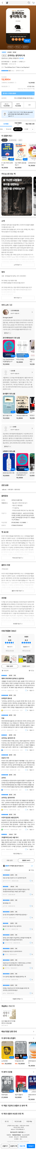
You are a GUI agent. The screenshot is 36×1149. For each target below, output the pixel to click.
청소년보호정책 (25, 1135)
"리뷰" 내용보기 (18, 723)
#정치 (20, 140)
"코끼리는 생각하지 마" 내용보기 (18, 742)
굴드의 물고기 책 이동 (9, 408)
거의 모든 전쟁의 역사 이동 (22, 408)
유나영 (14, 62)
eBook (4, 489)
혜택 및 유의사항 (10, 650)
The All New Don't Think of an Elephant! (17, 67)
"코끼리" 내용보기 (18, 782)
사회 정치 (10, 489)
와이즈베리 (4, 64)
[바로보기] (5, 659)
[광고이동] (28, 3)
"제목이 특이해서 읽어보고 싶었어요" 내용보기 (18, 683)
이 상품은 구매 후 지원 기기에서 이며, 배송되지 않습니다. (20, 114)
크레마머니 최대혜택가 (7, 83)
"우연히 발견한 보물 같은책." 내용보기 (18, 822)
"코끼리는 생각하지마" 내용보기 (18, 802)
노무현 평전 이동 (7, 1054)
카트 (33, 3)
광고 (21, 1139)
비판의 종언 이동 (7, 1088)
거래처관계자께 (23, 1137)
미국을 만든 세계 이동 (21, 1054)
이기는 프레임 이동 (22, 352)
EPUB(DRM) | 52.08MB (19, 522)
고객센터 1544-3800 (12, 1125)
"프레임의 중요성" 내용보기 (18, 703)
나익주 (21, 62)
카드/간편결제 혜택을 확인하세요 (23, 98)
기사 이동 (8, 1017)
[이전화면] (2, 3)
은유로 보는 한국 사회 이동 (9, 466)
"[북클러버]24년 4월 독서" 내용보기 (18, 842)
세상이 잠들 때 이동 (21, 1087)
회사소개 (16, 1137)
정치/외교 (17, 489)
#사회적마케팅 (12, 140)
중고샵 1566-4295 (19, 1127)
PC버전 (11, 1137)
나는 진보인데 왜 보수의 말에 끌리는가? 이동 (9, 352)
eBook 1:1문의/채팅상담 (17, 1129)
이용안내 (3, 503)
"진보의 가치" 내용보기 (18, 762)
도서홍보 (16, 1139)
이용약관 (9, 1135)
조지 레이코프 (5, 62)
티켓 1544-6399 (24, 1125)
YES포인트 (4, 86)
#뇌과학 (4, 140)
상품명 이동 (7, 156)
